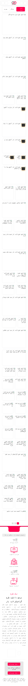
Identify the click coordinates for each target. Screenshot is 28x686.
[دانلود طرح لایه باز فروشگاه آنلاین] (21, 278)
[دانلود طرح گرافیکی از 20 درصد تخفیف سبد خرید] (20, 490)
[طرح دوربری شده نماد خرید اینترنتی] (20, 408)
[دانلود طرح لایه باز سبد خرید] (20, 384)
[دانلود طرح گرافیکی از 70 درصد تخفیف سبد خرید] (21, 478)
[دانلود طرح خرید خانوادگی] (14, 24)
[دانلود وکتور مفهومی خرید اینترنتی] (14, 210)
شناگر (12, 9)
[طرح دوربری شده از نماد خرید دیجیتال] (21, 395)
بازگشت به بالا (9, 535)
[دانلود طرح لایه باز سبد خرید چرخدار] (22, 372)
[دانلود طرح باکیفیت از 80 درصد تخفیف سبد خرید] (20, 446)
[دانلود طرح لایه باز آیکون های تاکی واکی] (14, 84)
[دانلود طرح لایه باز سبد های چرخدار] (14, 306)
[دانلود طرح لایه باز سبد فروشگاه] (21, 289)
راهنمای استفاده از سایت (18, 535)
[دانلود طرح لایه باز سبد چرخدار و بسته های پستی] (8, 289)
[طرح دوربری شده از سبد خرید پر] (7, 408)
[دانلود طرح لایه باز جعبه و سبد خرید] (8, 278)
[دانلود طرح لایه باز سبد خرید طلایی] (14, 339)
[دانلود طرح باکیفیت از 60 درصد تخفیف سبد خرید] (7, 446)
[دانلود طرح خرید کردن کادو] (7, 193)
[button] (4, 9)
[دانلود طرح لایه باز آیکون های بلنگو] (14, 65)
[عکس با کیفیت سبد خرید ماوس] (14, 515)
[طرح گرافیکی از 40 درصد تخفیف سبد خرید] (7, 503)
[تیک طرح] (14, 529)
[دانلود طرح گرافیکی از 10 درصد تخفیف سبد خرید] (20, 503)
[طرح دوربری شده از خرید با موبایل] (8, 395)
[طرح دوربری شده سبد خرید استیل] (20, 420)
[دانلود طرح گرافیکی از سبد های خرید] (14, 463)
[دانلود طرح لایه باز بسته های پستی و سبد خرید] (14, 260)
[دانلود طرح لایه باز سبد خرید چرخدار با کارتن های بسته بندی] (14, 358)
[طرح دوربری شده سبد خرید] (7, 433)
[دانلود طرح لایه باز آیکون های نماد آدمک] (21, 100)
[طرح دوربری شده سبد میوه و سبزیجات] (7, 384)
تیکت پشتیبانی (13, 664)
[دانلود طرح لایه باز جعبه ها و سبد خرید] (14, 241)
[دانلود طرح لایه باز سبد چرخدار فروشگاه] (7, 226)
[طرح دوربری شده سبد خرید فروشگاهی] (20, 433)
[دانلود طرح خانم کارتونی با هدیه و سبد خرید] (21, 193)
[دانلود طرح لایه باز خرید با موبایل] (22, 322)
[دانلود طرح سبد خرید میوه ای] (8, 100)
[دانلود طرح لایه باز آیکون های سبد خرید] (14, 45)
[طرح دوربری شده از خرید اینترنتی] (7, 420)
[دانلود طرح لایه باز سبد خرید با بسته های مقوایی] (8, 372)
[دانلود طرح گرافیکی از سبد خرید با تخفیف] (7, 490)
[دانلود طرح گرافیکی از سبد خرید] (8, 478)
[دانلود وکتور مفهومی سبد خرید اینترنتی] (20, 226)
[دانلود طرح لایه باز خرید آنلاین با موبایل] (9, 322)
